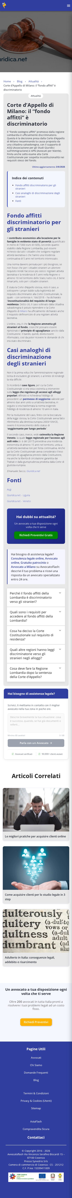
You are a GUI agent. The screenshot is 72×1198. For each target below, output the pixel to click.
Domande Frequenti (36, 1072)
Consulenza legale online (27, 558)
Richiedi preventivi (36, 1022)
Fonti (18, 201)
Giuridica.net (33, 471)
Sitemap (36, 1108)
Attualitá (33, 81)
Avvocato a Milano (23, 567)
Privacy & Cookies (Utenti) (36, 1100)
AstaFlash (36, 1121)
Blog (19, 81)
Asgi (9, 489)
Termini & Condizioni (36, 1093)
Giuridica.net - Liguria (18, 495)
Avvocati (36, 1057)
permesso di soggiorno (37, 399)
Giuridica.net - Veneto (19, 501)
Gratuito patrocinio (33, 563)
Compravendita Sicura (36, 1129)
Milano (23, 311)
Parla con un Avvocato (34, 743)
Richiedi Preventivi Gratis (36, 535)
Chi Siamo (36, 1065)
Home (7, 81)
